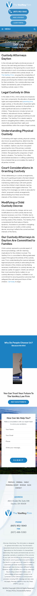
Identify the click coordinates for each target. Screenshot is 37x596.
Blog (29, 485)
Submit (18, 460)
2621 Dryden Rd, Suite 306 (18, 501)
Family (26, 482)
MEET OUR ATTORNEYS (18, 402)
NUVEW (5, 588)
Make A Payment (18, 17)
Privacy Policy (11, 591)
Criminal (19, 482)
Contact (18, 488)
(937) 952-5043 (20, 11)
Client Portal (18, 23)
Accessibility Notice (24, 591)
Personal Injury (12, 485)
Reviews (23, 485)
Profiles (11, 482)
